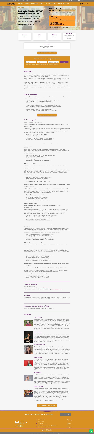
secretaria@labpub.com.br (44, 287)
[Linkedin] (83, 3)
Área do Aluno (66, 3)
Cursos (26, 3)
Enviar (64, 62)
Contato (41, 3)
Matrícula (60, 3)
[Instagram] (85, 3)
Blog (46, 3)
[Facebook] (80, 3)
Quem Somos (20, 3)
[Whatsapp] (87, 3)
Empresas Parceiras (34, 3)
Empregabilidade (51, 3)
